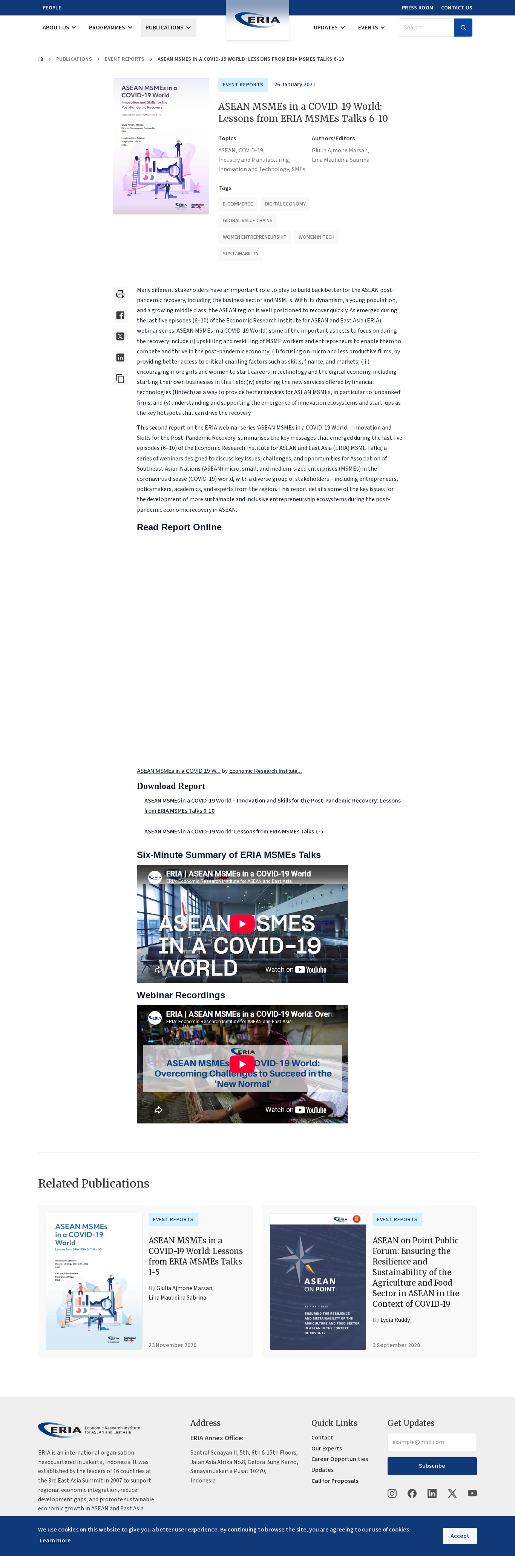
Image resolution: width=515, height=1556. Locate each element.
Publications (165, 27)
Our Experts (326, 1448)
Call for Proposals (334, 1481)
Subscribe (432, 1466)
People (52, 8)
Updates (326, 27)
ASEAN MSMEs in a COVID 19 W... (179, 771)
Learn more (55, 1540)
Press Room (418, 8)
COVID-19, (252, 150)
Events (368, 27)
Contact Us (457, 8)
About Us (56, 27)
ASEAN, (227, 150)
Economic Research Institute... (265, 771)
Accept (460, 1536)
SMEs (298, 169)
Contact (322, 1437)
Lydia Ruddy (395, 1320)
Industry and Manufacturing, (254, 160)
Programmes (107, 27)
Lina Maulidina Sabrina (340, 160)
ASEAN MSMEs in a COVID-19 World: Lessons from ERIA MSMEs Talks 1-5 (233, 831)
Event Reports (125, 59)
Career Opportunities (339, 1459)
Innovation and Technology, (254, 169)
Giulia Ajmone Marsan (184, 1288)
